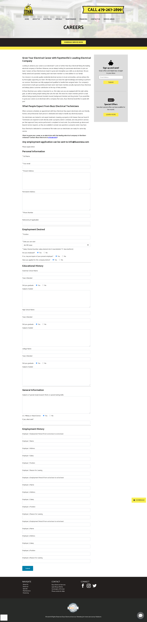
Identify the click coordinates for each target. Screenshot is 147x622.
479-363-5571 (52, 137)
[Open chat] (140, 615)
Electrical (47, 19)
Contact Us (95, 19)
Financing (83, 19)
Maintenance (71, 19)
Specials (58, 19)
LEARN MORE (111, 114)
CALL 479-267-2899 (105, 10)
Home (27, 19)
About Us (36, 19)
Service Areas (109, 19)
